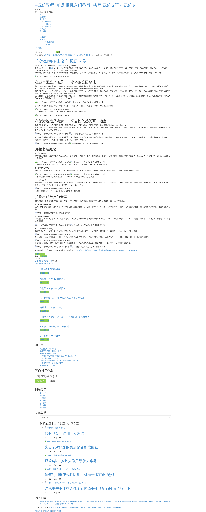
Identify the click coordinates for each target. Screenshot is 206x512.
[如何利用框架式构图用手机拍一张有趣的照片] (62, 468)
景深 (93, 501)
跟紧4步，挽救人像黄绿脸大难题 (71, 460)
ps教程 (88, 501)
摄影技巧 (43, 19)
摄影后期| (45, 504)
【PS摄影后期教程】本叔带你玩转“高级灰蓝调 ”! (58, 356)
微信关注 (50, 42)
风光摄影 (135, 501)
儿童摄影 (165, 501)
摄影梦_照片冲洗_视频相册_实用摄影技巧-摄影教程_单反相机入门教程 (75, 507)
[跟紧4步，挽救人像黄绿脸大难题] (58, 455)
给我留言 (43, 37)
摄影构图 (125, 501)
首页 (41, 14)
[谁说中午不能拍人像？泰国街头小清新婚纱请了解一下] (66, 482)
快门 (147, 501)
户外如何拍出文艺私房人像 (61, 61)
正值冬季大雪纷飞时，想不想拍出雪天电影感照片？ (59, 360)
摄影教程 (43, 17)
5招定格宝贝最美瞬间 (48, 348)
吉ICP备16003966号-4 (112, 507)
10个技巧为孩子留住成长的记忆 (51, 363)
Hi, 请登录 (39, 48)
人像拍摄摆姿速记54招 (43, 261)
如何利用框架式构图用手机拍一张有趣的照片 (80, 474)
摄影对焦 (118, 501)
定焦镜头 (152, 501)
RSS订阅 (49, 44)
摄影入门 (111, 501)
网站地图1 (39, 511)
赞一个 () (40, 254)
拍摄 (51, 68)
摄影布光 (98, 501)
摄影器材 (43, 28)
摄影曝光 (142, 501)
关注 (42, 39)
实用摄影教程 (65, 501)
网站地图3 (57, 511)
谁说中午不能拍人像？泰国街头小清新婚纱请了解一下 (87, 488)
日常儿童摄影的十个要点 (49, 358)
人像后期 (70, 504)
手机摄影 (48, 26)
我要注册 (52, 381)
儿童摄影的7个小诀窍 (48, 365)
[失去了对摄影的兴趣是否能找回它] (58, 441)
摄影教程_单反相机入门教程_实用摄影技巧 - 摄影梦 (86, 5)
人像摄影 (48, 21)
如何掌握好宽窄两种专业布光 (46, 263)
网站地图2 (48, 511)
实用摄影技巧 (74, 501)
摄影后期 (43, 31)
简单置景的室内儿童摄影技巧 (51, 351)
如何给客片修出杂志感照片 (50, 353)
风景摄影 (48, 24)
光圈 (130, 501)
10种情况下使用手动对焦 (64, 433)
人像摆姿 (105, 501)
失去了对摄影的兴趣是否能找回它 (71, 446)
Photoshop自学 (54, 504)
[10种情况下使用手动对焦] (55, 427)
